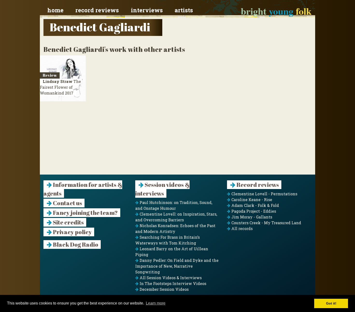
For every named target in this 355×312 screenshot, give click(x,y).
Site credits (68, 222)
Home (55, 10)
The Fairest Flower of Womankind (60, 87)
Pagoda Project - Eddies (253, 211)
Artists (184, 10)
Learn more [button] (155, 303)
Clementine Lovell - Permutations (263, 193)
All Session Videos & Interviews (170, 277)
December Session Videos (164, 289)
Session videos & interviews (162, 189)
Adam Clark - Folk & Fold (254, 205)
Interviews (147, 10)
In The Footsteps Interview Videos (172, 283)
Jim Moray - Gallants (251, 216)
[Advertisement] (177, 141)
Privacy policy (72, 232)
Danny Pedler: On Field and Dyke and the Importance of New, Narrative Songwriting (177, 266)
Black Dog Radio (75, 244)
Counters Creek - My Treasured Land (265, 222)
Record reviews (97, 10)
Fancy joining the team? (85, 213)
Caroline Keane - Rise (251, 199)
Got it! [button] (331, 303)
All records (241, 228)
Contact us (67, 203)
